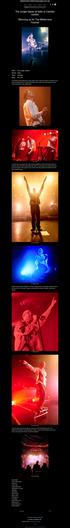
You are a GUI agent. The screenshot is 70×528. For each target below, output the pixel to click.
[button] (30, 4)
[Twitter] (55, 4)
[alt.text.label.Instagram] (53, 4)
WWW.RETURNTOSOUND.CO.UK (35, 1)
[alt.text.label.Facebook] (50, 4)
